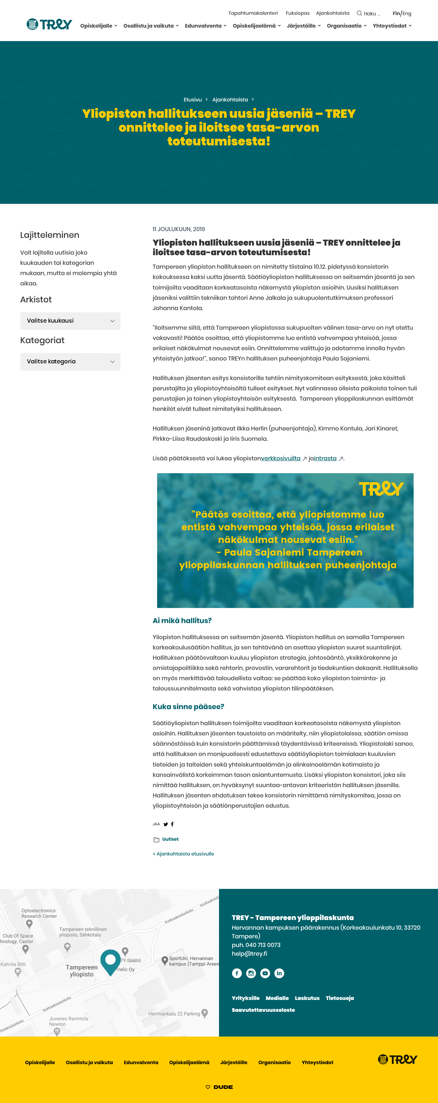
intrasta (325, 459)
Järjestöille (301, 26)
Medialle (277, 998)
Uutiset (170, 839)
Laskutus (307, 998)
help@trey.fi (249, 954)
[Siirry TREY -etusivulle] (398, 1063)
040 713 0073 (263, 945)
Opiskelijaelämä (254, 26)
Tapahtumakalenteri (253, 13)
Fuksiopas (298, 13)
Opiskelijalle (96, 26)
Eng (407, 14)
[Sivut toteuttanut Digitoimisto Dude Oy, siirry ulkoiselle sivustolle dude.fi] (219, 1088)
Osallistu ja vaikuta (148, 26)
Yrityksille (246, 998)
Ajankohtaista (333, 13)
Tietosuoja (340, 998)
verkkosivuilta (280, 459)
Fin (396, 14)
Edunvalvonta (203, 26)
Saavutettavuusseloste (263, 1010)
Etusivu (193, 100)
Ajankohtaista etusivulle (185, 854)
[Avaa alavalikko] (115, 25)
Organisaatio (344, 26)
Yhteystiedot (390, 26)
